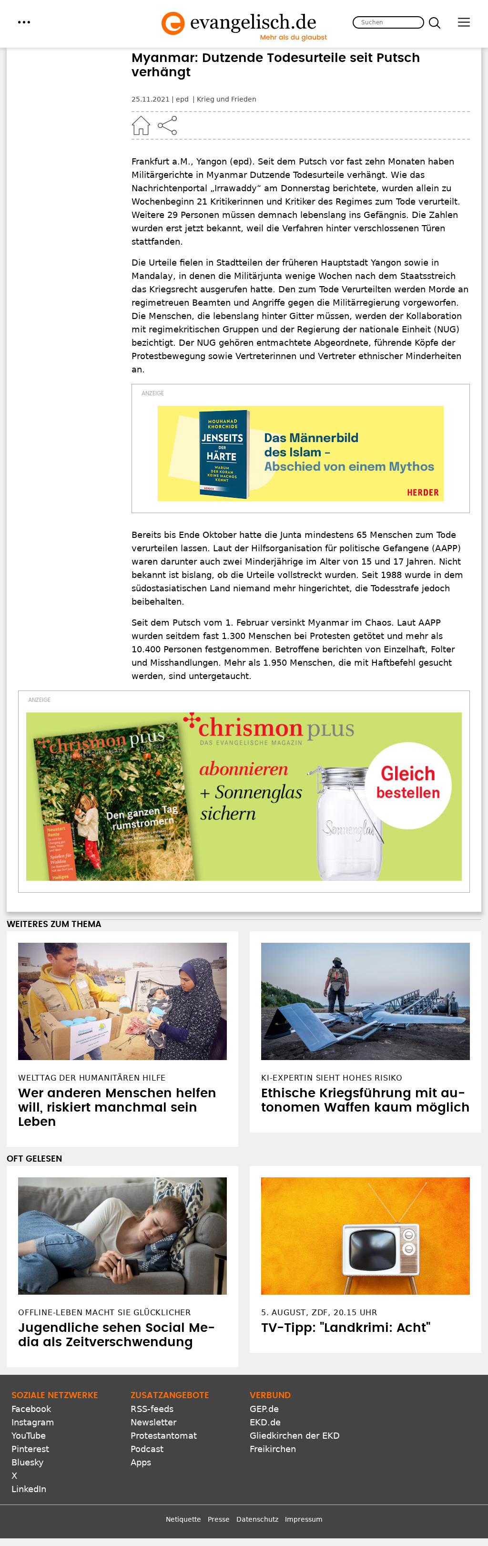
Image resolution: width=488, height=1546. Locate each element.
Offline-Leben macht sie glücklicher (104, 1312)
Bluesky (27, 1462)
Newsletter (153, 1422)
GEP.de (264, 1409)
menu (24, 22)
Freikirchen (273, 1449)
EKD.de (265, 1422)
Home (141, 125)
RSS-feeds (152, 1409)
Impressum (304, 1519)
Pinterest (30, 1449)
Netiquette (183, 1519)
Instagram (32, 1422)
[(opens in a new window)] (301, 453)
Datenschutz (257, 1519)
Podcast (147, 1449)
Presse (219, 1519)
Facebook (31, 1409)
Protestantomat (164, 1436)
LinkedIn (28, 1489)
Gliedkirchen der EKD (295, 1436)
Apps (141, 1462)
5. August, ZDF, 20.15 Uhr (319, 1312)
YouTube (28, 1436)
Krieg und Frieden (226, 99)
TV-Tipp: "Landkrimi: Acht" (345, 1328)
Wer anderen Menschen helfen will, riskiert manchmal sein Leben (117, 1107)
